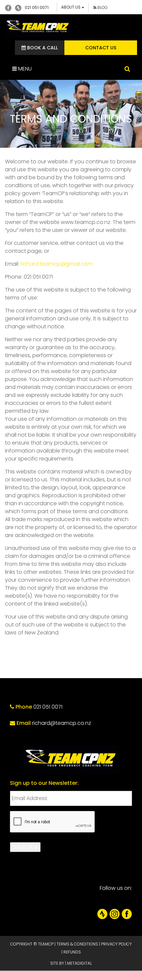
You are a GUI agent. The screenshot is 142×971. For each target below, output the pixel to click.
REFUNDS (72, 952)
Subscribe (25, 847)
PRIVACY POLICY (116, 944)
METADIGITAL (79, 963)
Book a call (42, 47)
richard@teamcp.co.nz (61, 723)
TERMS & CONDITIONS (77, 944)
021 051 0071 (37, 7)
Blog (102, 7)
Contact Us (100, 47)
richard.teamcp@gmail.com (56, 264)
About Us (71, 7)
